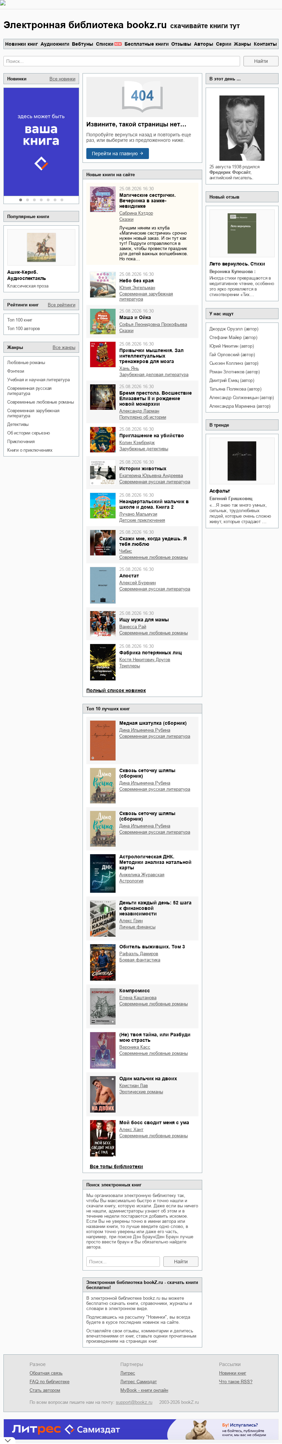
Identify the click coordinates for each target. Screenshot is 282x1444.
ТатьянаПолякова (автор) (235, 389)
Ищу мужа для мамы (144, 619)
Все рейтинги (61, 304)
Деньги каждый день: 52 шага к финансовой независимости (155, 908)
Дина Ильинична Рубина (144, 730)
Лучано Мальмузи (138, 514)
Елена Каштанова (137, 997)
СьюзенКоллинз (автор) (234, 363)
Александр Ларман (139, 411)
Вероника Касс (134, 1047)
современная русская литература (29, 391)
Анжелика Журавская (141, 874)
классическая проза (27, 286)
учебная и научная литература (38, 379)
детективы (18, 424)
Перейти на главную (115, 153)
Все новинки (62, 78)
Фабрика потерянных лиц (150, 652)
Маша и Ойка (135, 317)
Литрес (127, 1373)
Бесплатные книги (146, 44)
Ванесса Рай (132, 626)
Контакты (265, 44)
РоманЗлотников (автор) (234, 371)
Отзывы (181, 44)
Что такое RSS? (235, 1381)
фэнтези (15, 371)
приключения (21, 441)
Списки (104, 44)
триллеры (129, 665)
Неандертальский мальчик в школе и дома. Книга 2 (154, 504)
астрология (131, 880)
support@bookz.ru (134, 1402)
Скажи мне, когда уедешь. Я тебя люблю (153, 541)
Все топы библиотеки (116, 1166)
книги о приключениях (30, 450)
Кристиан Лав (133, 1085)
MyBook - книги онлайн (144, 1390)
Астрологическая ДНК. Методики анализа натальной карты (155, 862)
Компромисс (134, 990)
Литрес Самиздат (138, 1381)
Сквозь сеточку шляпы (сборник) (147, 773)
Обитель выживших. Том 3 (152, 946)
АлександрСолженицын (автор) (241, 397)
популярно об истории (142, 417)
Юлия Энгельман (137, 287)
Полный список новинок (116, 690)
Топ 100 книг (19, 320)
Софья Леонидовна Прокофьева (153, 324)
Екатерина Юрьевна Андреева (151, 475)
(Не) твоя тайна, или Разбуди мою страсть (155, 1037)
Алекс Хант (131, 1129)
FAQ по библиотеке (49, 1381)
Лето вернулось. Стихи (237, 264)
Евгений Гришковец (231, 498)
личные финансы (137, 926)
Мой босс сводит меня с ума (154, 1122)
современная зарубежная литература (33, 413)
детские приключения (142, 520)
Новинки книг (21, 44)
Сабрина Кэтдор (136, 213)
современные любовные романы (40, 402)
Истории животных (142, 468)
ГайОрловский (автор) (232, 354)
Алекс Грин (131, 920)
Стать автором (45, 1390)
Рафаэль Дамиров (138, 953)
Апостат (129, 575)
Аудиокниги (55, 44)
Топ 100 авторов (23, 328)
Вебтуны (82, 44)
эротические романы (141, 1091)
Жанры (242, 44)
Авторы (203, 44)
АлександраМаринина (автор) (240, 406)
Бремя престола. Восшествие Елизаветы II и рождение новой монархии (155, 398)
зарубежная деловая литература (153, 374)
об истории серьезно (28, 433)
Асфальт (219, 491)
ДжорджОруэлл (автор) (233, 328)
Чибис (125, 551)
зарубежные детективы (143, 448)
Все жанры (64, 347)
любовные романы (26, 362)
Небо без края (136, 280)
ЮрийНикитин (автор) (231, 346)
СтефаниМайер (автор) (233, 337)
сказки (126, 219)
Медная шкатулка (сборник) (153, 723)
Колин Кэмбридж (137, 442)
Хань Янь (129, 368)
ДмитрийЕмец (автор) (231, 380)
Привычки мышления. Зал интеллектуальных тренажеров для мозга (151, 356)
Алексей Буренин (137, 582)
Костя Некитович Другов (144, 659)
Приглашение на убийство (151, 435)
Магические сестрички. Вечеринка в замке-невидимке (147, 200)
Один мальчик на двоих (148, 1078)
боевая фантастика (139, 959)
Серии (223, 44)
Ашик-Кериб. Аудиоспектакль (26, 275)
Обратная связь (46, 1373)
